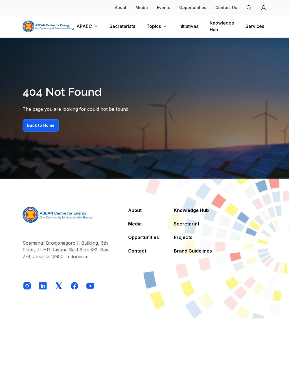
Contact (137, 251)
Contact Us (226, 7)
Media (141, 7)
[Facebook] (74, 285)
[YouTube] (90, 285)
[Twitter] (58, 285)
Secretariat (186, 224)
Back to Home (40, 125)
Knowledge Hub (191, 210)
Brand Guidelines (193, 251)
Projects (183, 237)
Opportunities (192, 7)
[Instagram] (27, 285)
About (120, 7)
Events (163, 7)
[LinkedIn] (42, 285)
